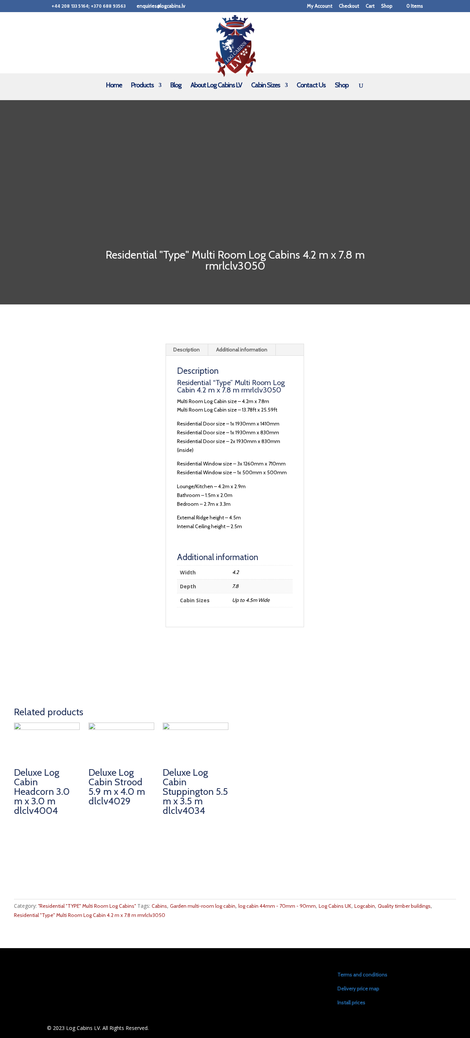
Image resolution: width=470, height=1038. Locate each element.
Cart (370, 6)
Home (114, 86)
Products (142, 86)
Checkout (349, 6)
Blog (175, 86)
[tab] (186, 350)
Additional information (241, 349)
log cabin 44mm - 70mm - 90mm (277, 906)
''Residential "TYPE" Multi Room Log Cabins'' (87, 906)
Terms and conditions (362, 974)
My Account (319, 6)
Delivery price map (358, 988)
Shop (387, 6)
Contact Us (311, 86)
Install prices (351, 1002)
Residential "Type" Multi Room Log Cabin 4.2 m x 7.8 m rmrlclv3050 (89, 915)
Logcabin (364, 906)
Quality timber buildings (404, 906)
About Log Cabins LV (216, 86)
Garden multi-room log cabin (202, 906)
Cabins (159, 906)
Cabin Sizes (265, 86)
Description (186, 349)
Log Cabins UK (335, 906)
